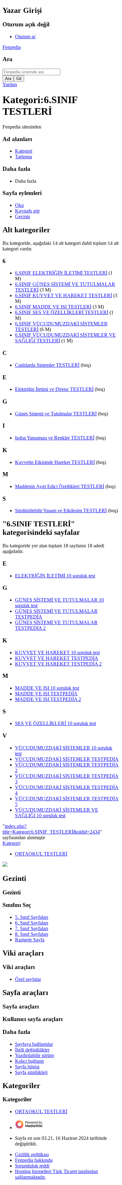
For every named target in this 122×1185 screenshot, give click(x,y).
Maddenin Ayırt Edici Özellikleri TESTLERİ (59, 486)
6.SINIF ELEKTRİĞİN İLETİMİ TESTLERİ (61, 273)
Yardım (10, 84)
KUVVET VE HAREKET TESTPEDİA (56, 658)
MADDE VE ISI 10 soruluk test (47, 688)
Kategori (11, 843)
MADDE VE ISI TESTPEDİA (46, 693)
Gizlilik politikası (32, 1154)
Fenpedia (12, 47)
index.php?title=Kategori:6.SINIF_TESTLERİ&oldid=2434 (51, 829)
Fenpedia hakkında (34, 1160)
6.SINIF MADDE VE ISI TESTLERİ (53, 306)
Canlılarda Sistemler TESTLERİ (47, 365)
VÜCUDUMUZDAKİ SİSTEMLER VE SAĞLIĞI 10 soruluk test (56, 812)
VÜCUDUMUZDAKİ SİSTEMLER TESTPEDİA (67, 759)
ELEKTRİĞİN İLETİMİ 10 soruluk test (55, 575)
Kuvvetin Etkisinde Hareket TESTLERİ (55, 462)
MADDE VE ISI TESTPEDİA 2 (48, 699)
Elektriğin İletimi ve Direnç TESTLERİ (54, 389)
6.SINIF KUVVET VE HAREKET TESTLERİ (63, 295)
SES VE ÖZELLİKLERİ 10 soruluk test (55, 723)
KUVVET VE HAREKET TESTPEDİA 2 (58, 663)
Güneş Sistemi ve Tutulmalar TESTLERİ (56, 413)
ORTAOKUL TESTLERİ (41, 853)
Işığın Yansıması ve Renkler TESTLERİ (54, 437)
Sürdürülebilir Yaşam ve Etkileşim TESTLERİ (61, 510)
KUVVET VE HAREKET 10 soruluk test (57, 652)
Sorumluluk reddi (32, 1165)
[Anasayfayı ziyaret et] (5, 865)
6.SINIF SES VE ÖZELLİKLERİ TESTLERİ (61, 312)
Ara (8, 59)
